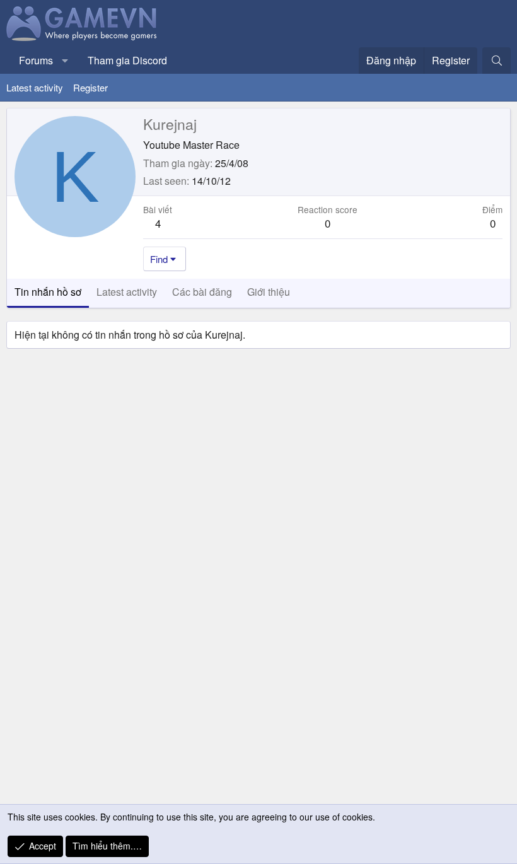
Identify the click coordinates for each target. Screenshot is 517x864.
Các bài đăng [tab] (202, 291)
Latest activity (34, 87)
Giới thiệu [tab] (268, 291)
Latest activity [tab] (126, 291)
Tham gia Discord (127, 60)
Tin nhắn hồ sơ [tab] (48, 291)
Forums (36, 60)
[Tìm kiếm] (496, 60)
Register (90, 87)
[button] (65, 60)
